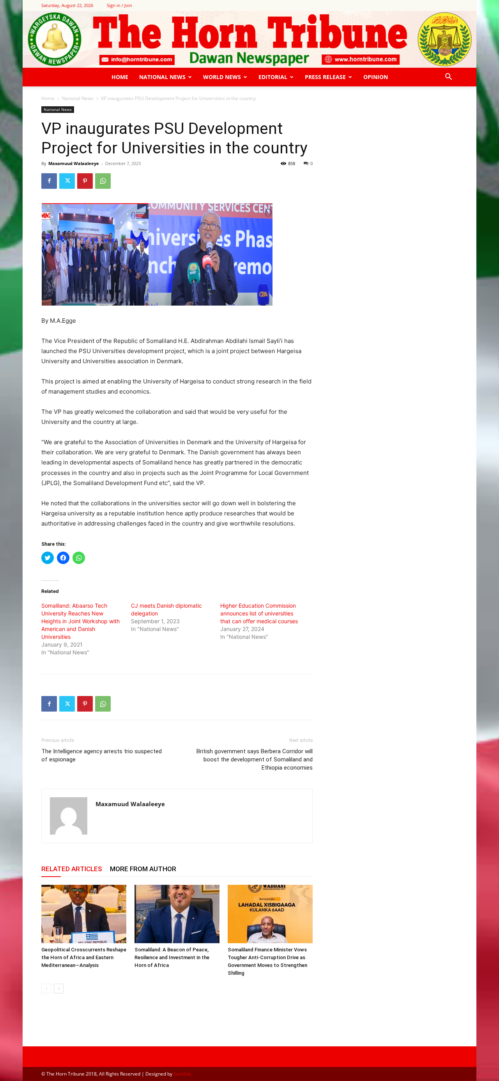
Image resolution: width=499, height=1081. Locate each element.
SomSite (182, 1073)
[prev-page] (46, 988)
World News (222, 77)
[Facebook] (49, 181)
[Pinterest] (85, 181)
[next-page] (59, 988)
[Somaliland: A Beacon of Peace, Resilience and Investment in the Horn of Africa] (176, 914)
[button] (448, 77)
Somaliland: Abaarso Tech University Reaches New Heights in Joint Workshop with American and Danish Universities (80, 621)
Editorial (272, 77)
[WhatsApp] (103, 181)
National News (162, 77)
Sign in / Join (119, 5)
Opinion (375, 77)
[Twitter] (67, 181)
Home (119, 77)
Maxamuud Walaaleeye (73, 163)
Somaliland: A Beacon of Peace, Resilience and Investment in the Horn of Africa (171, 957)
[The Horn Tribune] (249, 39)
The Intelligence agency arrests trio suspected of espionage (101, 755)
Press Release (325, 77)
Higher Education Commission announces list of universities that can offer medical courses (259, 613)
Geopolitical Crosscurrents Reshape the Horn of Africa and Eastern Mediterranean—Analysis (83, 957)
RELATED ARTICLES (71, 869)
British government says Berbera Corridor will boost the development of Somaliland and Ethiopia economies (254, 759)
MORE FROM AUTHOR (143, 869)
